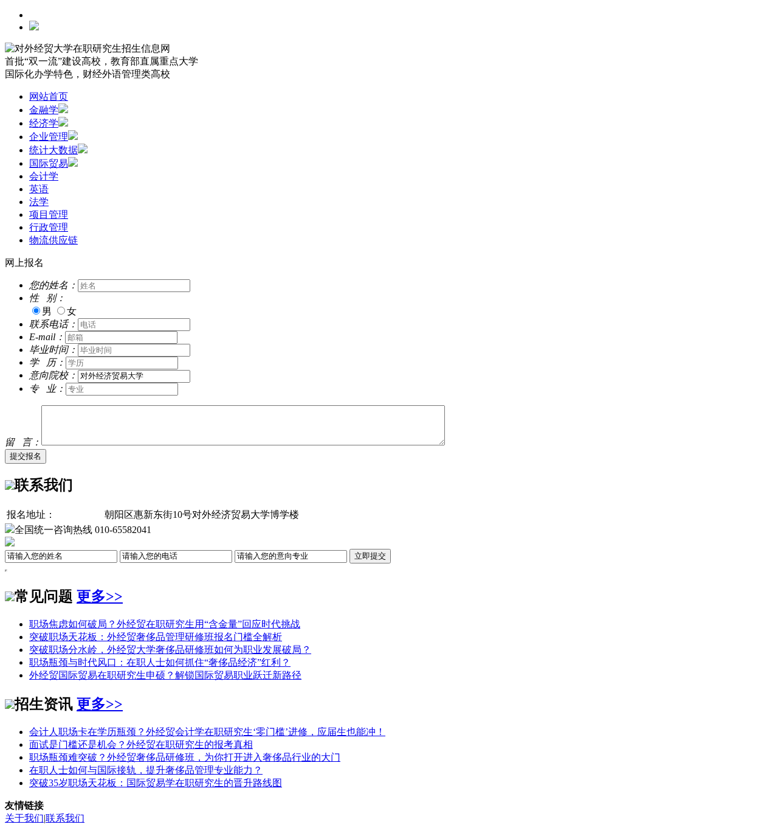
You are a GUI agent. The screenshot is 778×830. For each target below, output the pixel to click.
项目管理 (48, 214)
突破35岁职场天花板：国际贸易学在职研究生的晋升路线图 (155, 783)
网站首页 (48, 96)
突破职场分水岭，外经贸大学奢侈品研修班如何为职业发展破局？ (170, 649)
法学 (39, 202)
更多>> (100, 596)
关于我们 (24, 818)
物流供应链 (53, 240)
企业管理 (48, 136)
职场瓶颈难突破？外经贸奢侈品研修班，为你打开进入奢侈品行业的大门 (184, 757)
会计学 (43, 176)
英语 (39, 189)
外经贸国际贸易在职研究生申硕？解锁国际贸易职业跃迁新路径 (165, 675)
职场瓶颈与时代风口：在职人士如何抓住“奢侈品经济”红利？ (160, 662)
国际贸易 (48, 163)
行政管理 (48, 227)
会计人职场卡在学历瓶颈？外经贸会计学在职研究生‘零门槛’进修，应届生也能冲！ (207, 732)
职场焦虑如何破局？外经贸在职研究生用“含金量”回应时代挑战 (164, 624)
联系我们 (65, 818)
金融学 (43, 110)
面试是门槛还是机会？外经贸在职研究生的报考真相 (141, 744)
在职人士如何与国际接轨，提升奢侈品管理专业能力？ (146, 770)
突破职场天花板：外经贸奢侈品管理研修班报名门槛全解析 (155, 637)
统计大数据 (53, 150)
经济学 (43, 123)
